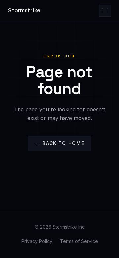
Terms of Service (79, 241)
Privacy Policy (36, 241)
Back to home (60, 143)
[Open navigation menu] (105, 11)
